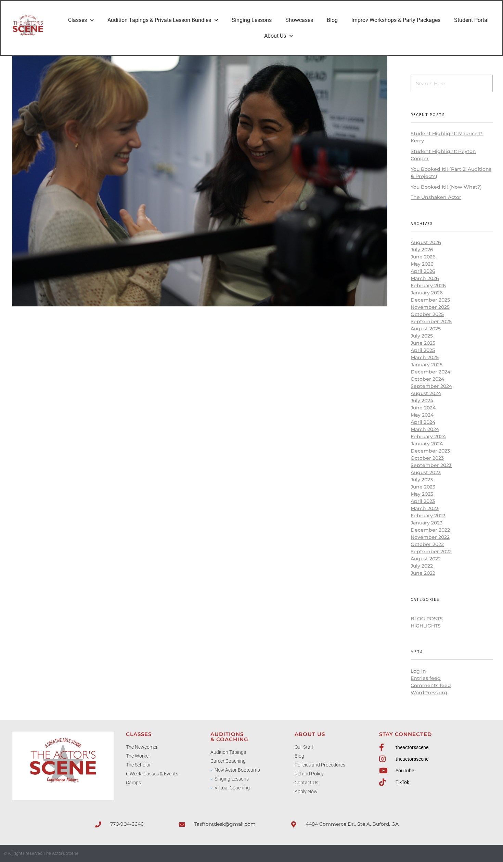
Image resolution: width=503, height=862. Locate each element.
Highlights (426, 626)
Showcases (299, 20)
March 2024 (425, 429)
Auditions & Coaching (229, 737)
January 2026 (427, 293)
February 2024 (428, 436)
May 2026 (422, 264)
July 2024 (422, 400)
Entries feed (426, 678)
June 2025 (423, 343)
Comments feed (431, 685)
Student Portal (471, 20)
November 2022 (430, 537)
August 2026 (426, 242)
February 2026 (428, 285)
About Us (275, 36)
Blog (332, 20)
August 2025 (426, 329)
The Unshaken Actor (436, 197)
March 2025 (425, 357)
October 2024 (427, 379)
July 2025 (422, 336)
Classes (77, 20)
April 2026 (423, 271)
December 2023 (430, 451)
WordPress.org (429, 692)
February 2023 (428, 515)
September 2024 (431, 386)
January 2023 (426, 523)
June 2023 (423, 487)
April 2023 (423, 501)
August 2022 (426, 559)
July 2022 (422, 566)
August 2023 (426, 472)
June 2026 (423, 257)
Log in (418, 671)
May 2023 (422, 494)
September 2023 (431, 465)
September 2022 (431, 551)
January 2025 (426, 365)
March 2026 (425, 278)
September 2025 (431, 321)
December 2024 (430, 372)
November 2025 (430, 307)
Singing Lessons (252, 20)
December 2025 (430, 300)
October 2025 (427, 314)
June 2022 (423, 573)
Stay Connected (405, 734)
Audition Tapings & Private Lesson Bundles (159, 20)
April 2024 (423, 422)
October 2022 (427, 544)
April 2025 (423, 350)
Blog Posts (427, 619)
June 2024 (423, 408)
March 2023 (425, 508)
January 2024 (427, 444)
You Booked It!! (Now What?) (446, 187)
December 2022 (430, 530)
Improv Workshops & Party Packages (395, 20)
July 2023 (422, 480)
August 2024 (426, 393)
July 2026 (422, 249)
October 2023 (427, 458)
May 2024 (422, 415)
